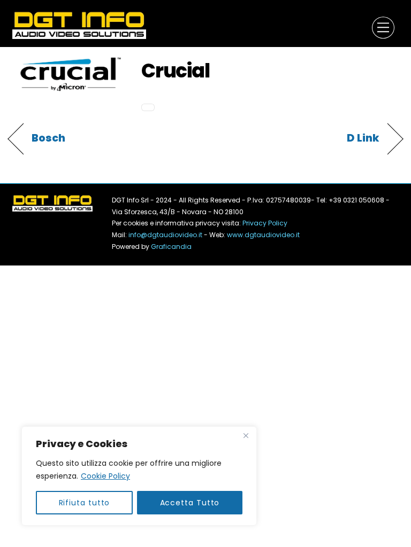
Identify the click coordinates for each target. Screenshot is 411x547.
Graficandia (171, 246)
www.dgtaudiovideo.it (263, 234)
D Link (363, 138)
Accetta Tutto (190, 502)
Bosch (48, 138)
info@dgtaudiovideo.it (165, 234)
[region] (139, 476)
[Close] (245, 435)
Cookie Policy (105, 476)
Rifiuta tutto (84, 502)
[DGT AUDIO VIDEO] (79, 24)
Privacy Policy (264, 223)
